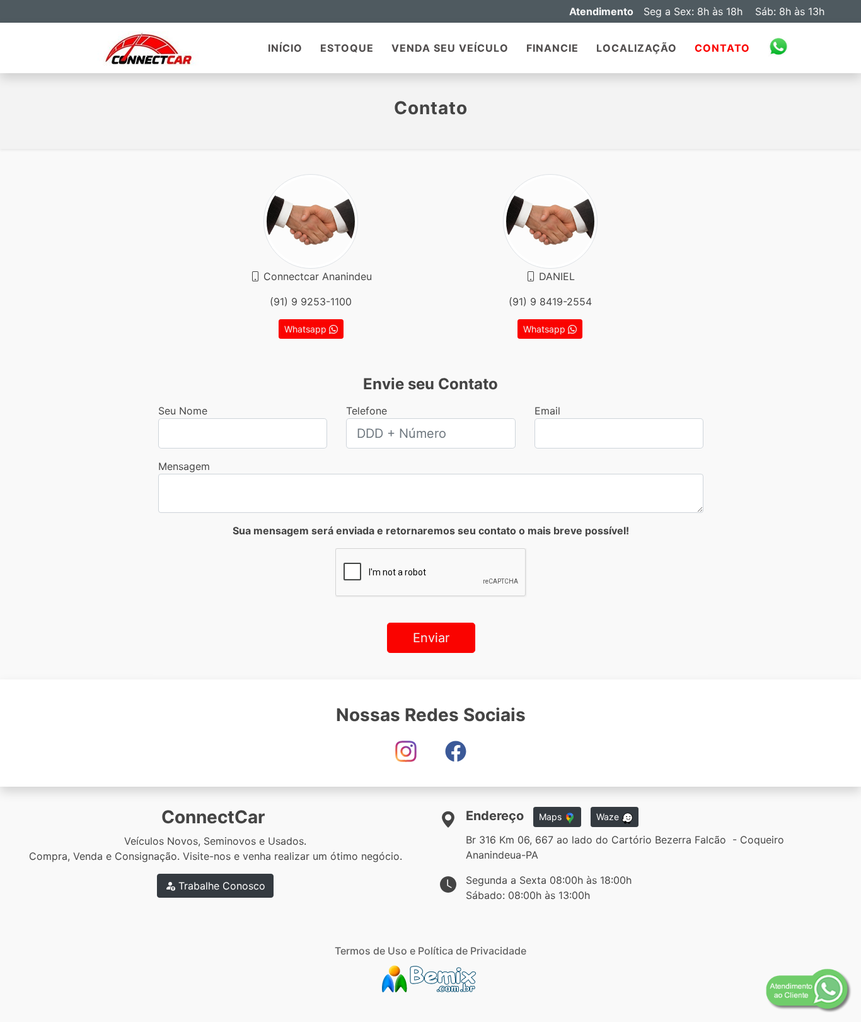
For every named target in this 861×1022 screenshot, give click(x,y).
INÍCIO (285, 48)
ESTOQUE (347, 48)
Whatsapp (306, 329)
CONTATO (722, 48)
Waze (608, 816)
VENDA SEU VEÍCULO (450, 48)
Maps (551, 816)
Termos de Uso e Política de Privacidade (430, 950)
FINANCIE (552, 48)
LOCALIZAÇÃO (636, 48)
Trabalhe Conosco (220, 885)
